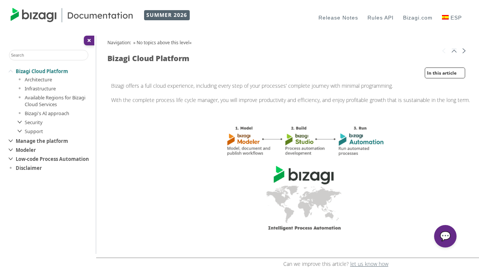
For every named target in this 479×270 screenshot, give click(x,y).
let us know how (369, 263)
